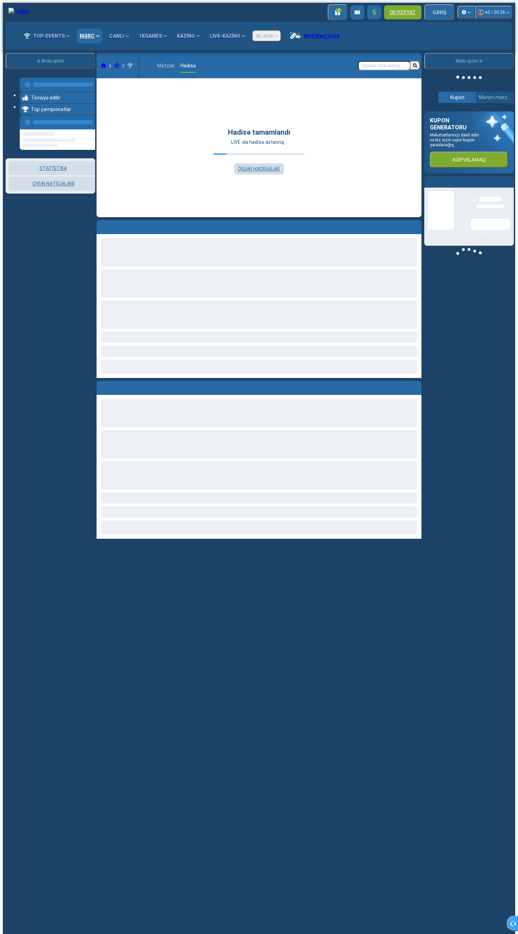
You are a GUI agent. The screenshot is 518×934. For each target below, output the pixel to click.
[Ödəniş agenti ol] (357, 12)
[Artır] (374, 12)
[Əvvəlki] (88, 118)
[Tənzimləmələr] (466, 12)
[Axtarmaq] (415, 65)
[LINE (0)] (103, 66)
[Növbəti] (118, 386)
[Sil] (414, 386)
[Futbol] (117, 66)
